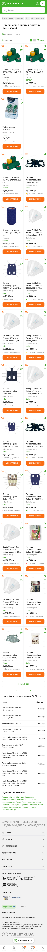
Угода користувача (8, 913)
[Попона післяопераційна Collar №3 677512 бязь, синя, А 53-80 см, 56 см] (11, 427)
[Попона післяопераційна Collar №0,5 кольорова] (11, 480)
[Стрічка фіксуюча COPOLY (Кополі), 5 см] (35, 55)
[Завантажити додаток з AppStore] (27, 878)
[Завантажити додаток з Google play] (10, 878)
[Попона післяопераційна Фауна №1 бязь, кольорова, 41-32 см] (11, 638)
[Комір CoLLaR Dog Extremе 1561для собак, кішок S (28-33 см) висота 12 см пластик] (35, 374)
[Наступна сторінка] (30, 690)
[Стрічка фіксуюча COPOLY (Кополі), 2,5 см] (11, 163)
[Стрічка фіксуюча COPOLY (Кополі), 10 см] (11, 216)
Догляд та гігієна (37, 18)
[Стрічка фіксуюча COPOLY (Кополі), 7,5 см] (11, 55)
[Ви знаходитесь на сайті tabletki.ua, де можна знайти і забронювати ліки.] (12, 3)
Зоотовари (19, 18)
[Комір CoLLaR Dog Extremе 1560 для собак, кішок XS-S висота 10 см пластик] (35, 216)
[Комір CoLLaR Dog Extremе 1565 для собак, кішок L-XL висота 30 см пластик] (11, 585)
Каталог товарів (7, 18)
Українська (7, 907)
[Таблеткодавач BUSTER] (12, 108)
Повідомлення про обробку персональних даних (18, 917)
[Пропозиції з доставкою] (2, 46)
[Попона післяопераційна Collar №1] (11, 374)
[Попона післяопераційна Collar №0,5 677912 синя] (11, 268)
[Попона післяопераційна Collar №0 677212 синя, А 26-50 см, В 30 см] (35, 163)
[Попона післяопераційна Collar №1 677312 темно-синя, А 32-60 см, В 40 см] (35, 480)
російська (23, 907)
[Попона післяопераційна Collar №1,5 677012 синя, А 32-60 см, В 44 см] (35, 427)
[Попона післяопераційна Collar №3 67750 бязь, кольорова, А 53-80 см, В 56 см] (35, 638)
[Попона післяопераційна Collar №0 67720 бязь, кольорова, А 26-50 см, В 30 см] (35, 532)
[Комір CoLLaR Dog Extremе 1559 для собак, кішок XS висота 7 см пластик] (35, 268)
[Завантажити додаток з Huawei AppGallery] (10, 884)
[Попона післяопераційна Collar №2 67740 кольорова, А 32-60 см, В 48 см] (35, 585)
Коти (27, 18)
